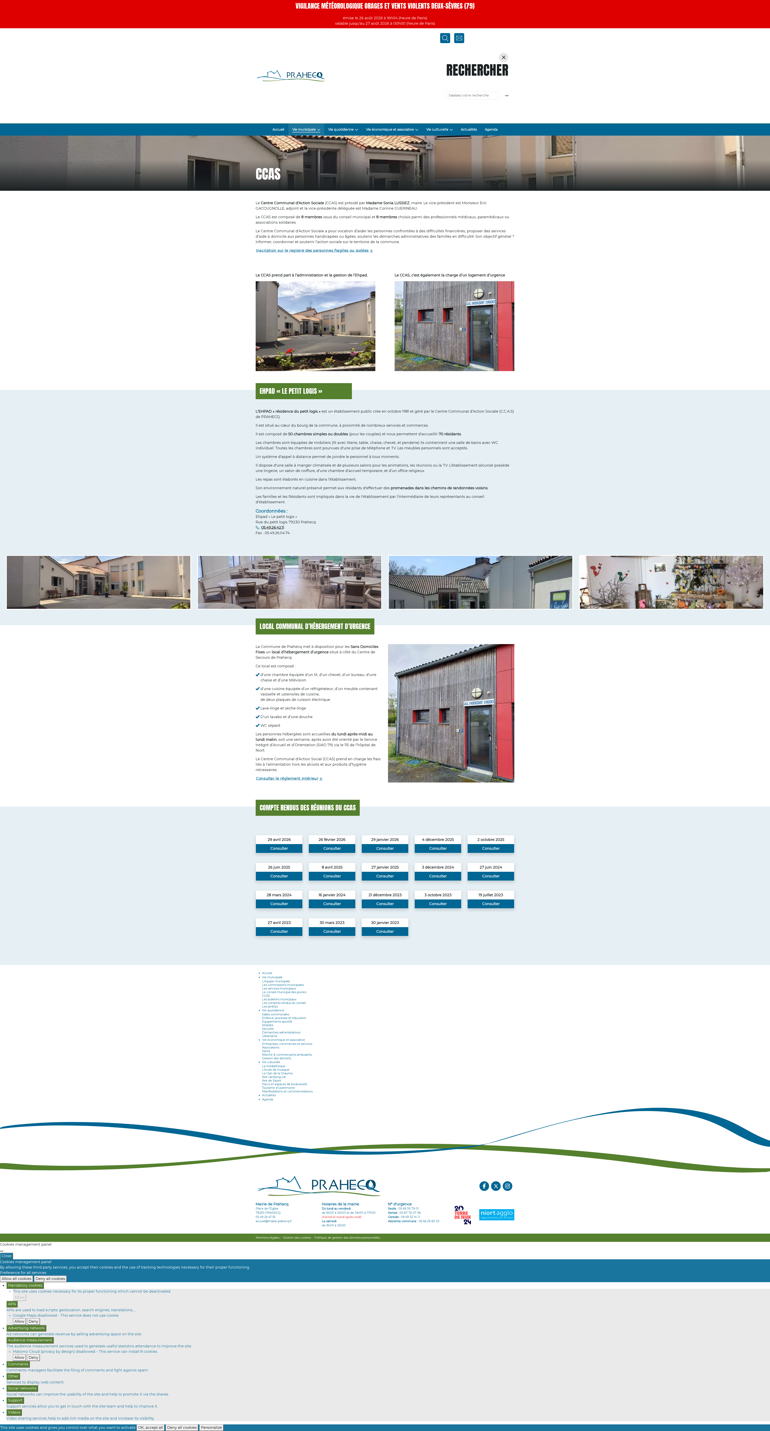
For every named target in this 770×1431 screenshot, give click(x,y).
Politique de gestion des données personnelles (347, 1237)
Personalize (211, 1427)
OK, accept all (150, 1427)
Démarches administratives (281, 1032)
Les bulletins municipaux (279, 999)
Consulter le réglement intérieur (287, 778)
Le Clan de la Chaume (277, 1073)
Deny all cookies (50, 1279)
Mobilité (267, 1025)
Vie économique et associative (390, 129)
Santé (266, 1051)
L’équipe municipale (276, 981)
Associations (270, 1047)
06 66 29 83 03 (429, 1221)
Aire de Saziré (271, 1080)
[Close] (1, 1251)
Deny (33, 1321)
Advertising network (26, 1328)
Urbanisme (269, 1036)
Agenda (491, 129)
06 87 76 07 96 (410, 1213)
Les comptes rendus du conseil (284, 1003)
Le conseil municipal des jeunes (284, 992)
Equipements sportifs (277, 1021)
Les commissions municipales (283, 985)
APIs (12, 1304)
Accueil (278, 129)
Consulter (279, 848)
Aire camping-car (274, 1077)
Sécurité (268, 1029)
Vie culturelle (437, 129)
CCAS (266, 996)
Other (13, 1376)
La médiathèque (273, 1066)
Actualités (469, 129)
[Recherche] (506, 95)
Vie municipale (304, 129)
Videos (14, 1412)
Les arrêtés (270, 1006)
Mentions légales (268, 1237)
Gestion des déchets (276, 1058)
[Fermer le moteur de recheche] (503, 57)
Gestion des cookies (297, 1237)
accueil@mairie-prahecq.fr (274, 1221)
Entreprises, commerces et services (287, 1044)
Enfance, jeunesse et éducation (284, 1018)
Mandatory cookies (25, 1285)
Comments (18, 1364)
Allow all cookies (16, 1279)
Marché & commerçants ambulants (287, 1055)
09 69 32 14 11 (410, 1217)
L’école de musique (275, 1070)
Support (15, 1400)
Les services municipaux (279, 988)
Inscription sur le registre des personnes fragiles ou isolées (312, 250)
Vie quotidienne (341, 129)
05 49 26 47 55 (265, 1217)
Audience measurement (30, 1340)
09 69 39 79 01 (408, 1208)
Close (6, 1256)
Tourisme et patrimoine (278, 1088)
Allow (19, 1297)
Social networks (22, 1388)
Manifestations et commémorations (287, 1091)
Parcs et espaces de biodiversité (284, 1084)
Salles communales (275, 1014)
